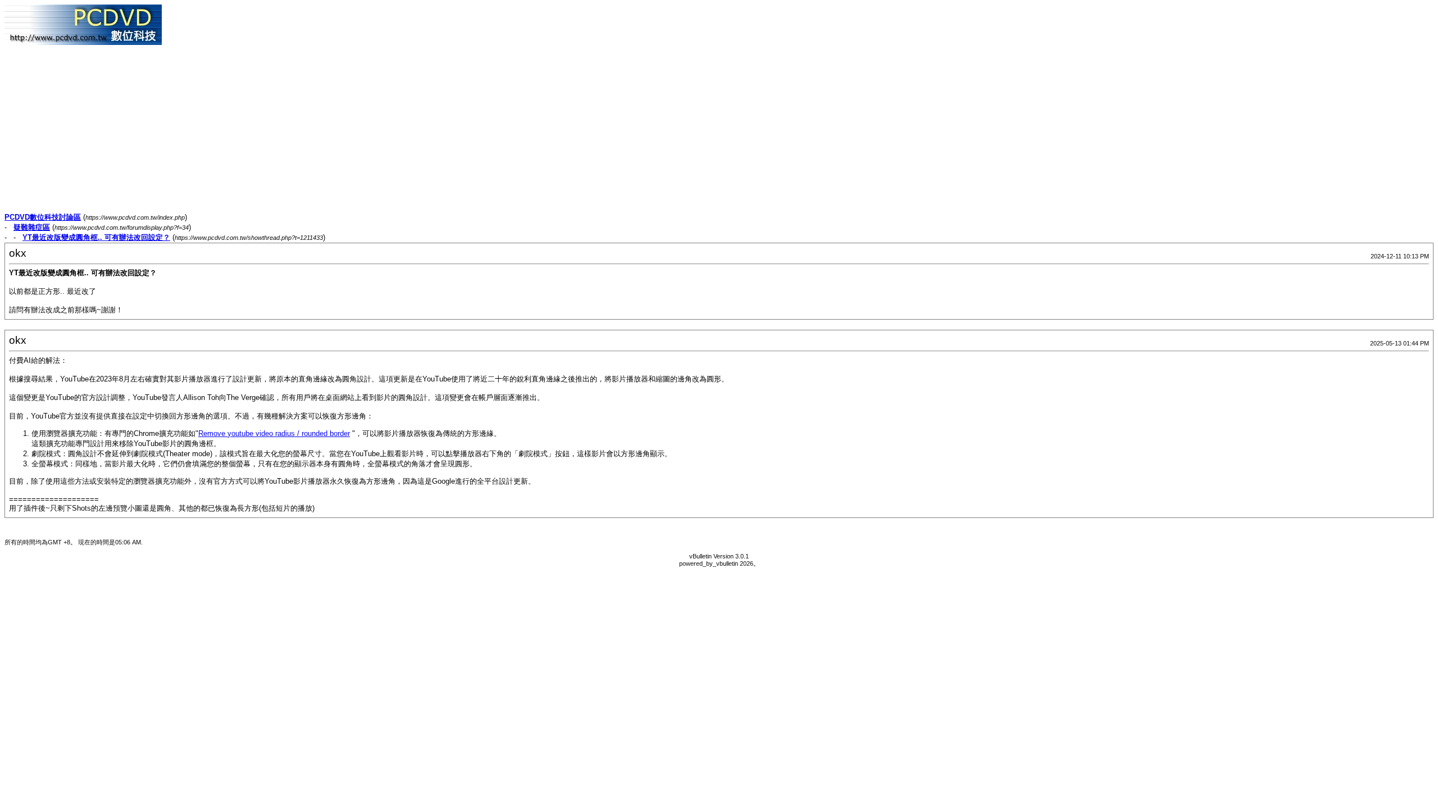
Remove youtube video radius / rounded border (274, 433)
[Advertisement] (341, 133)
